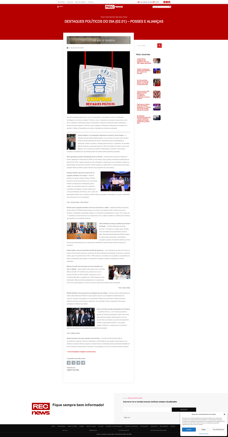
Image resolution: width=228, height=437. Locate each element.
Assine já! (70, 2)
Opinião (173, 426)
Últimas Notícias (124, 430)
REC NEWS (61, 2)
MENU (61, 6)
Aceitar (189, 429)
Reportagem (93, 430)
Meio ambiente (164, 426)
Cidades (81, 426)
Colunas (100, 426)
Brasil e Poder (105, 17)
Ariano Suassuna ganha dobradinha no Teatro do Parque (143, 71)
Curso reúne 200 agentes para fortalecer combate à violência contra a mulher (143, 94)
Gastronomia (61, 426)
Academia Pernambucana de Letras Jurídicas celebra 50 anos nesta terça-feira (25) (144, 119)
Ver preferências (218, 429)
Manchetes (119, 17)
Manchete (112, 17)
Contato (90, 2)
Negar (204, 429)
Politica (125, 17)
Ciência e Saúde (91, 426)
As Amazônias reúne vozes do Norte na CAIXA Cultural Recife (142, 82)
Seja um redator (80, 2)
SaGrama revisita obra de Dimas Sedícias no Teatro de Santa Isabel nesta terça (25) (144, 107)
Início (53, 426)
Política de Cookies (203, 433)
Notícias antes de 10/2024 (159, 430)
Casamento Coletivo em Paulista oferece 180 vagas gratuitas (144, 61)
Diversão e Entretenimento (114, 426)
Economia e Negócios (131, 426)
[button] (224, 414)
